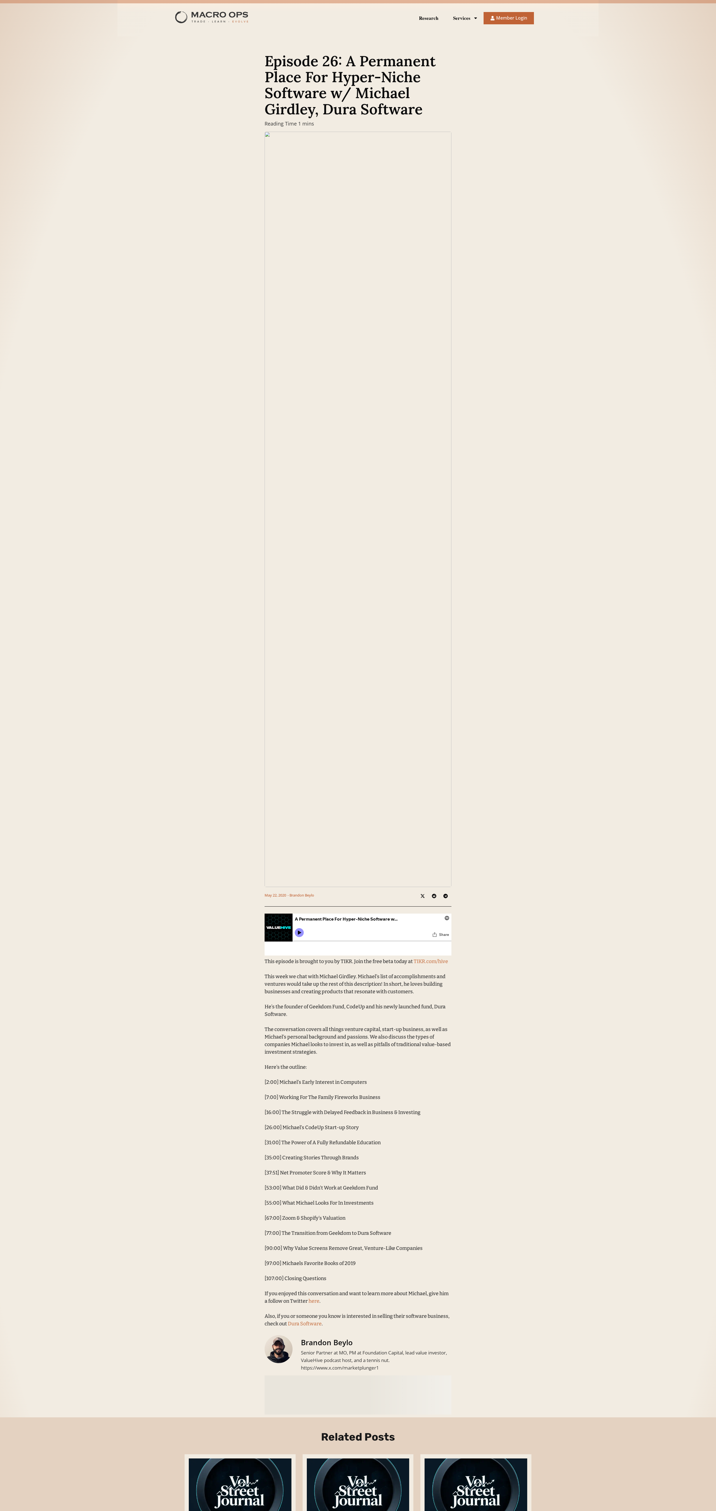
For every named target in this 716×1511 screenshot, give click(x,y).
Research (428, 18)
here (313, 1301)
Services (461, 18)
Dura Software (305, 1324)
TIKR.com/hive (431, 961)
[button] (422, 896)
